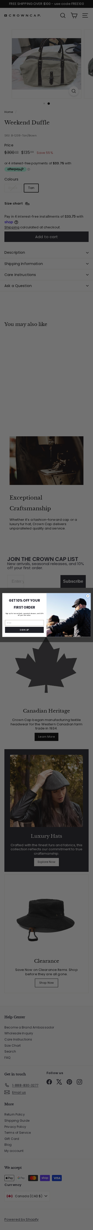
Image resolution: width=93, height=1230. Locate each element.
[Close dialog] (88, 596)
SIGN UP (24, 629)
